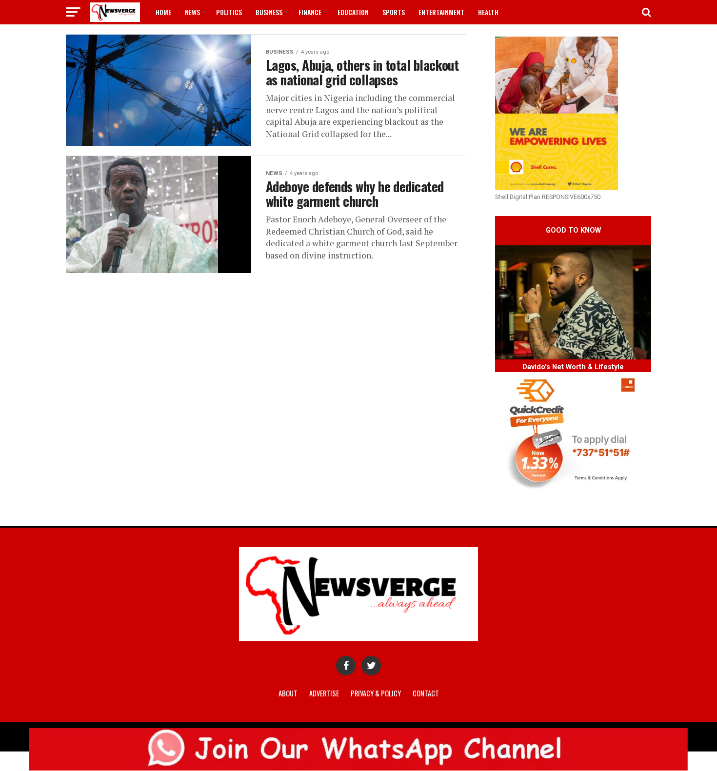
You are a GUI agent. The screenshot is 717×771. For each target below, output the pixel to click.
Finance (310, 12)
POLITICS (229, 12)
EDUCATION (353, 12)
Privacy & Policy (376, 693)
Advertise (324, 693)
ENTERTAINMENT (441, 12)
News (192, 12)
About (288, 693)
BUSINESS (269, 12)
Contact (426, 693)
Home (163, 12)
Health (488, 12)
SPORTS (393, 12)
